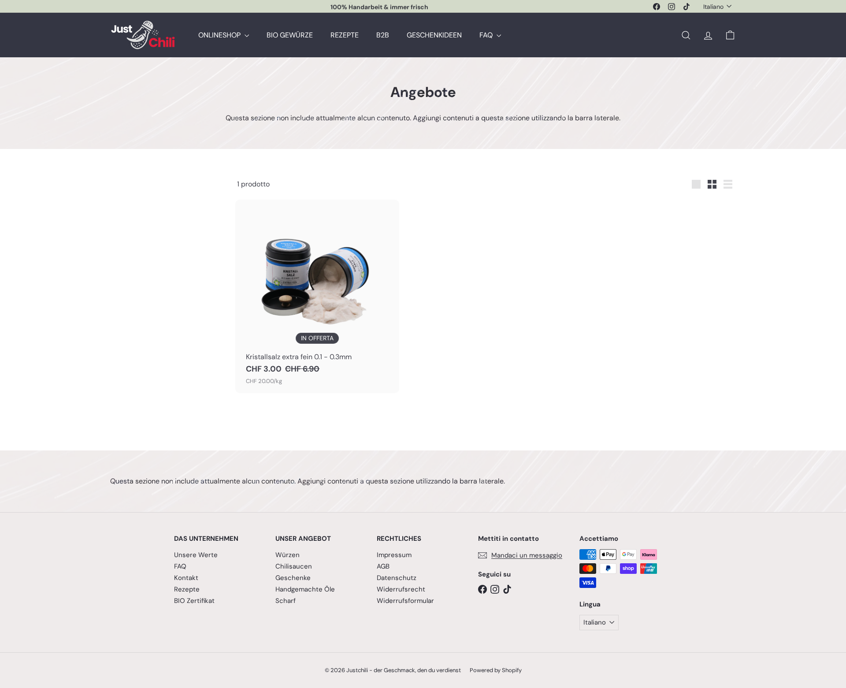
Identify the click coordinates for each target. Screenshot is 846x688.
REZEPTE (344, 35)
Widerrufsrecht (401, 589)
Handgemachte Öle (305, 589)
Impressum (394, 554)
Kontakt (186, 577)
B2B (382, 35)
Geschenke (293, 577)
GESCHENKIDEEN (434, 35)
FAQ (486, 35)
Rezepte (187, 589)
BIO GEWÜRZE (290, 35)
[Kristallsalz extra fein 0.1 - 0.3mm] (317, 297)
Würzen (287, 554)
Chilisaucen (293, 566)
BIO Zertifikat (194, 600)
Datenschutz (396, 577)
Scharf (285, 600)
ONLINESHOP (220, 35)
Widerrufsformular (405, 600)
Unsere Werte (196, 554)
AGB (383, 566)
